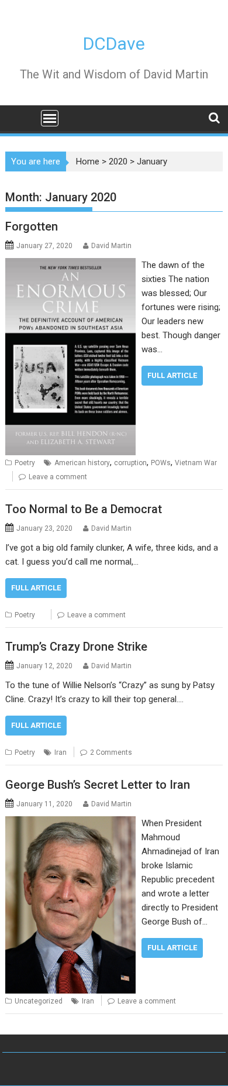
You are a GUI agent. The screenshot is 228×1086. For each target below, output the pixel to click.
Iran (60, 752)
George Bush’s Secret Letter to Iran (97, 785)
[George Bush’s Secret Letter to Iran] (70, 823)
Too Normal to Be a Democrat (83, 509)
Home (87, 161)
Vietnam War (196, 463)
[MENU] (49, 118)
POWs (161, 463)
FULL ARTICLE (172, 375)
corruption (130, 463)
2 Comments (111, 752)
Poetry (25, 463)
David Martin (111, 246)
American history (82, 463)
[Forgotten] (70, 265)
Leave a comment (58, 477)
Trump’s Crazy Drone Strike (76, 647)
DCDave (114, 43)
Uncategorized (39, 1001)
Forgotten (31, 226)
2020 (118, 161)
